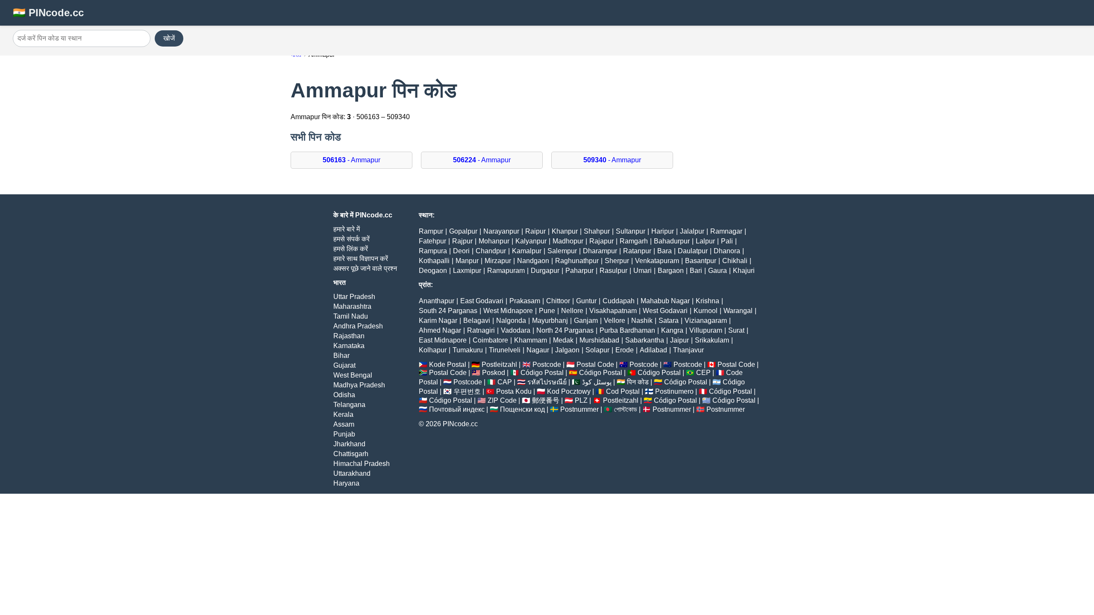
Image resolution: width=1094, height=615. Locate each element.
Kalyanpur (531, 241)
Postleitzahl (499, 364)
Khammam (530, 340)
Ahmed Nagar (440, 330)
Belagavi (476, 320)
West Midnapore (508, 310)
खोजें (169, 38)
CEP (703, 372)
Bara (664, 251)
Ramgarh (634, 241)
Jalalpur (692, 231)
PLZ (581, 400)
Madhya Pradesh (359, 385)
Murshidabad (599, 340)
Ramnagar (726, 231)
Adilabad (653, 350)
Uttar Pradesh (354, 296)
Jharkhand (349, 444)
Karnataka (349, 345)
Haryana (346, 483)
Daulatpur (693, 251)
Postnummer (579, 409)
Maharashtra (352, 306)
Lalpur (705, 241)
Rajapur (601, 241)
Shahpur (597, 231)
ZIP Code (502, 400)
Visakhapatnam (613, 310)
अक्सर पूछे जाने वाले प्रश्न (365, 268)
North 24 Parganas (565, 330)
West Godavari (665, 310)
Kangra (672, 330)
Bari (696, 270)
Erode (624, 350)
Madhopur (568, 241)
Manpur (467, 260)
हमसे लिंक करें (350, 248)
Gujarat (344, 365)
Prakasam (524, 301)
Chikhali (734, 260)
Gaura (717, 270)
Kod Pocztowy (569, 391)
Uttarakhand (352, 473)
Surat (736, 330)
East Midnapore (443, 340)
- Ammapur (351, 160)
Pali (727, 241)
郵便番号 (545, 400)
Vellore (614, 320)
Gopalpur (463, 231)
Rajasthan (349, 336)
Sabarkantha (644, 340)
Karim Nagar (438, 320)
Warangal (738, 310)
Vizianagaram (706, 320)
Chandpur (491, 251)
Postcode (546, 364)
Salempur (562, 251)
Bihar (341, 355)
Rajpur (462, 241)
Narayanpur (501, 231)
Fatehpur (432, 241)
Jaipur (679, 340)
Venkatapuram (657, 260)
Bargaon (671, 270)
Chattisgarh (350, 453)
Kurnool (706, 310)
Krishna (707, 301)
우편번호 (467, 391)
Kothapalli (434, 260)
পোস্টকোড (625, 409)
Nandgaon (533, 260)
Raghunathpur (577, 260)
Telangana (349, 404)
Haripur (662, 231)
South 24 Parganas (448, 310)
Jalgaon (567, 350)
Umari (642, 270)
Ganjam (586, 320)
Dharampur (600, 251)
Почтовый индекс (457, 409)
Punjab (344, 434)
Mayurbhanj (550, 320)
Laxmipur (467, 270)
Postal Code (595, 364)
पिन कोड (638, 382)
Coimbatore (490, 340)
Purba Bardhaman (627, 330)
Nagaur (537, 350)
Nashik (642, 320)
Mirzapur (498, 260)
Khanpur (565, 231)
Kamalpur (526, 251)
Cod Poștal (623, 391)
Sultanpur (630, 231)
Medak (563, 340)
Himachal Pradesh (361, 463)
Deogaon (433, 270)
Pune (547, 310)
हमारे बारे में (346, 229)
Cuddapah (619, 301)
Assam (343, 424)
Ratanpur (637, 251)
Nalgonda (511, 320)
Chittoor (558, 301)
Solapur (597, 350)
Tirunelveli (505, 350)
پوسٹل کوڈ (597, 382)
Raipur (535, 231)
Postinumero (674, 391)
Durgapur (545, 270)
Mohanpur (494, 241)
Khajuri (744, 270)
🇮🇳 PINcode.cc (48, 12)
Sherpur (617, 260)
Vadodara (515, 330)
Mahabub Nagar (665, 301)
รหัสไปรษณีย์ (547, 382)
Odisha (344, 394)
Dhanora (727, 251)
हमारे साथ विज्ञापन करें (360, 258)
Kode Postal (447, 364)
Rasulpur (613, 270)
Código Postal (542, 372)
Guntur (586, 301)
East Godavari (481, 301)
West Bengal (352, 375)
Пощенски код (522, 409)
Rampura (433, 251)
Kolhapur (433, 350)
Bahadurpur (672, 241)
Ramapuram (506, 270)
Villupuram (705, 330)
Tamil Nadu (350, 316)
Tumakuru (468, 350)
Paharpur (579, 270)
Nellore (572, 310)
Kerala (343, 414)
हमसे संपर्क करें (351, 239)
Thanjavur (688, 350)
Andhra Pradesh (358, 326)
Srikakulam (712, 340)
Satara (669, 320)
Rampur (431, 231)
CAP (504, 382)
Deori (461, 251)
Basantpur (700, 260)
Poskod (493, 372)
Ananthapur (436, 301)
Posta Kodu (514, 391)
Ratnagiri (481, 330)
